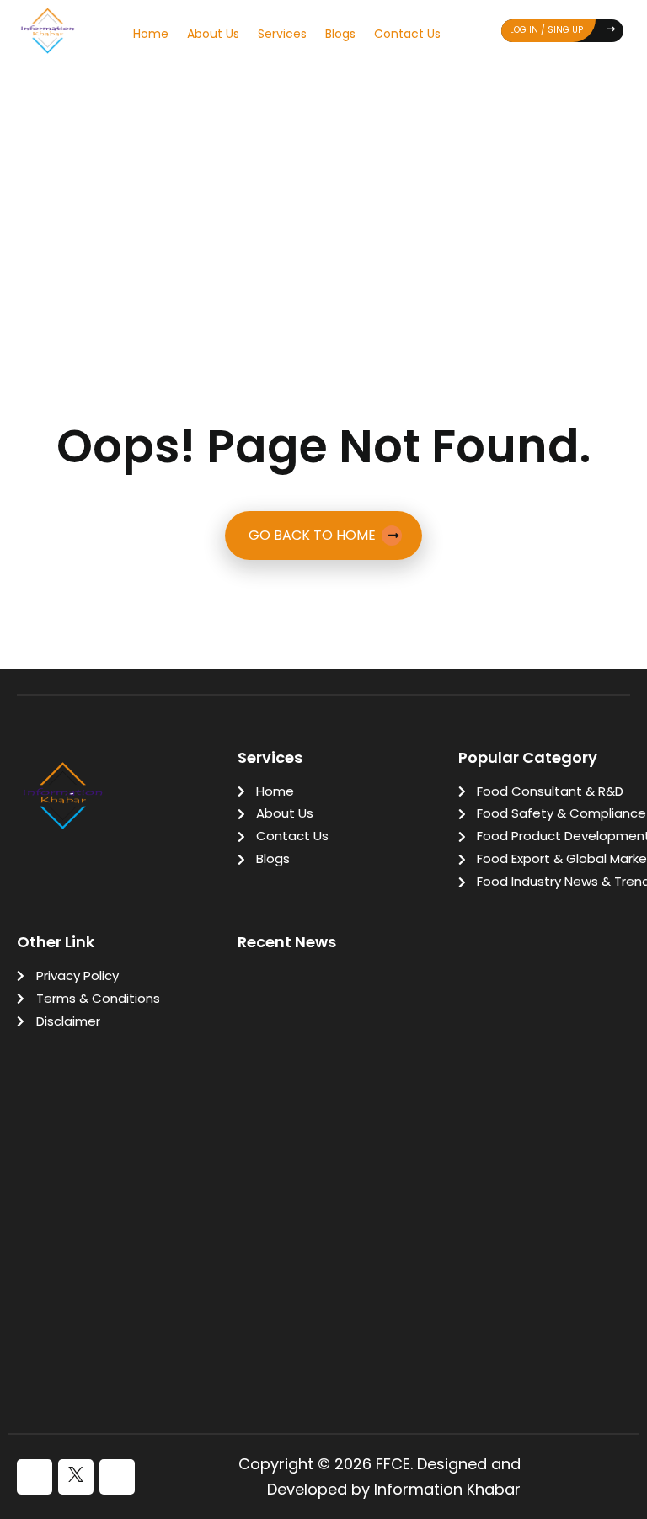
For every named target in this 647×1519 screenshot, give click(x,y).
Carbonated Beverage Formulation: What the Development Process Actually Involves (419, 1337)
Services (282, 33)
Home (150, 33)
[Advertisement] (323, 195)
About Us (213, 33)
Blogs (340, 33)
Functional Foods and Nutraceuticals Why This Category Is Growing (420, 1231)
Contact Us (407, 33)
